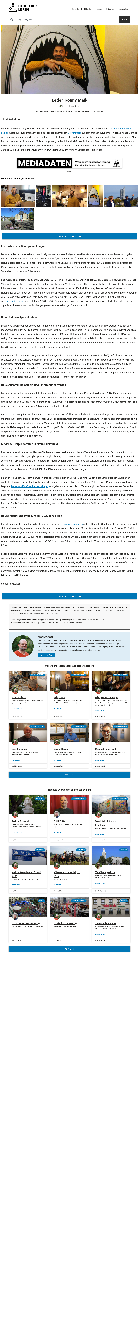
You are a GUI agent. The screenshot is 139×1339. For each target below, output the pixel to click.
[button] (135, 119)
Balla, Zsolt (59, 697)
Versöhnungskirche (105, 872)
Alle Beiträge (46, 655)
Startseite (75, 9)
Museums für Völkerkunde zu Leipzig (30, 486)
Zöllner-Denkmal (20, 821)
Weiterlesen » (17, 708)
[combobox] (64, 19)
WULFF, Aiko (60, 821)
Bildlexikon (88, 9)
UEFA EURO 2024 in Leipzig (26, 923)
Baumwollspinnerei (73, 524)
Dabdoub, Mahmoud (105, 749)
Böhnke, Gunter (20, 749)
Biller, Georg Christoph (106, 697)
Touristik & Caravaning (65, 923)
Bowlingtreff (74, 132)
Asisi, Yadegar (19, 697)
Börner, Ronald (61, 749)
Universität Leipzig (14, 301)
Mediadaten (123, 9)
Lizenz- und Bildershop (105, 9)
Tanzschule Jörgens (105, 923)
